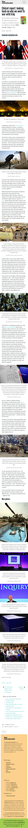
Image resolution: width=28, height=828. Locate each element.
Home (3, 724)
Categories (8, 767)
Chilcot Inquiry (19, 125)
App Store (11, 789)
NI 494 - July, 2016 (6, 30)
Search (7, 765)
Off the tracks (9, 702)
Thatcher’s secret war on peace (14, 716)
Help (7, 770)
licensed (9, 816)
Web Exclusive (4, 35)
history (22, 402)
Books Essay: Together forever (14, 715)
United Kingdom (11, 35)
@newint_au (13, 782)
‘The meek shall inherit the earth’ (15, 711)
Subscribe (8, 762)
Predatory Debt (10, 700)
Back (4, 731)
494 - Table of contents (7, 726)
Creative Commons (19, 816)
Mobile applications (10, 768)
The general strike (11, 713)
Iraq (16, 35)
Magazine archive (10, 724)
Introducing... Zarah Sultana (13, 718)
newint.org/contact (10, 795)
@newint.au (14, 784)
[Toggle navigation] (24, 2)
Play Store (12, 790)
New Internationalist (11, 92)
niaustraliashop (14, 787)
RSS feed (8, 772)
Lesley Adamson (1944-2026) (13, 699)
